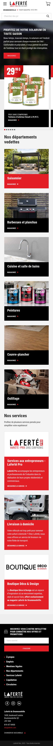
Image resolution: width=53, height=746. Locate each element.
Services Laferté (14, 675)
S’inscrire (26, 648)
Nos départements (14, 670)
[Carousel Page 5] (12, 129)
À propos (10, 657)
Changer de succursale (13, 733)
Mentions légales (14, 666)
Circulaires (11, 684)
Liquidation (11, 679)
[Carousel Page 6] (14, 129)
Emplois (10, 661)
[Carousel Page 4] (10, 129)
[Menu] (5, 4)
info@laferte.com (10, 728)
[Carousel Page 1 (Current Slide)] (4, 129)
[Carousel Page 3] (8, 129)
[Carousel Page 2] (6, 129)
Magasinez (12, 56)
